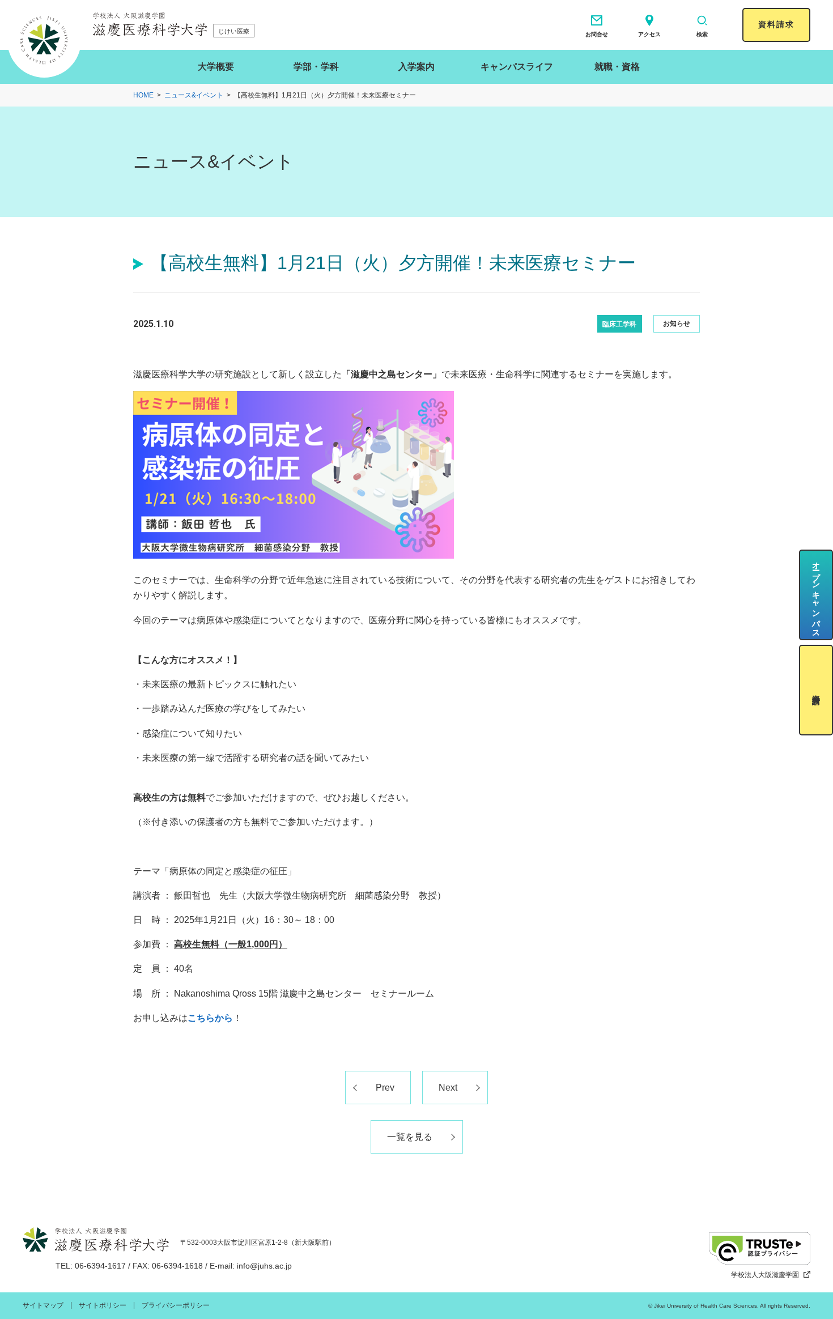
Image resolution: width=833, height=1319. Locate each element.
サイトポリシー (102, 1305)
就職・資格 (617, 66)
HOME (143, 95)
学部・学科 (316, 66)
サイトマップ (43, 1305)
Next (448, 1087)
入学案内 (416, 66)
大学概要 (216, 66)
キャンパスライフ (517, 66)
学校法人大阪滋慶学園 (765, 1275)
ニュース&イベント (193, 95)
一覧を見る (409, 1137)
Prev (385, 1087)
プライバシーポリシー (176, 1305)
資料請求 (776, 24)
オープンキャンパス (816, 595)
